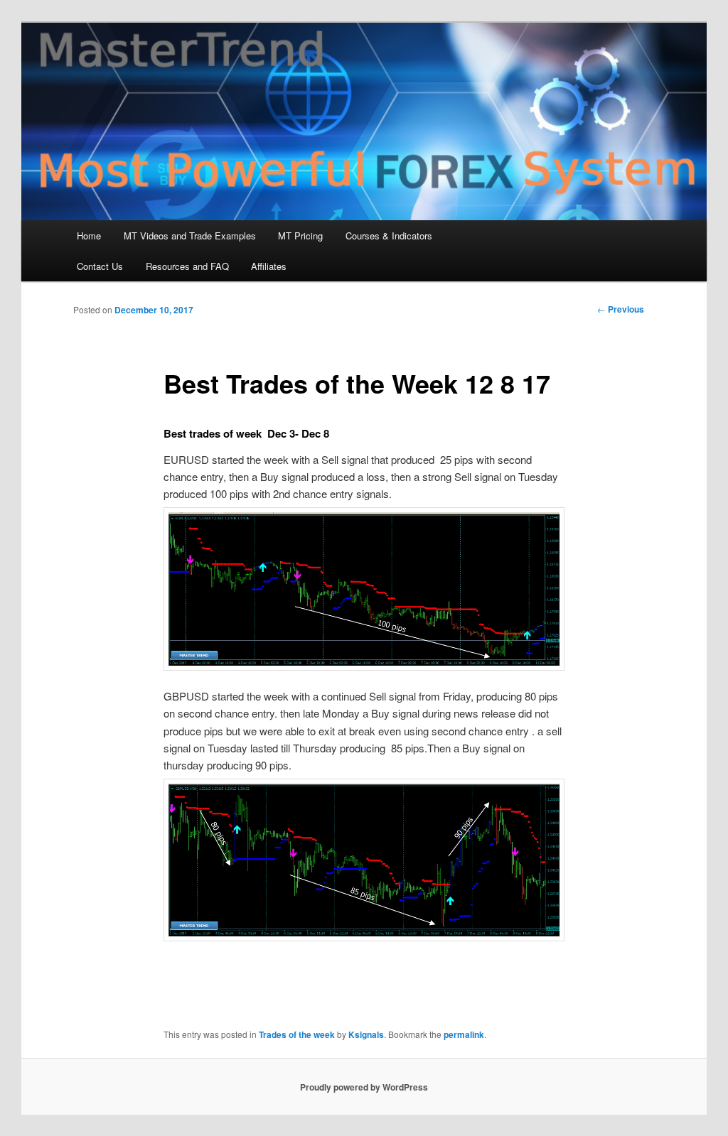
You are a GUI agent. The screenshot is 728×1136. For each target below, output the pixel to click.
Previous (620, 309)
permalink (464, 1034)
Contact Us (100, 266)
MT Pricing (300, 235)
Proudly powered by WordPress (364, 1087)
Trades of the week (297, 1034)
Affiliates (269, 266)
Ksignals (366, 1034)
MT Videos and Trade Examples (190, 235)
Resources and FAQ (187, 266)
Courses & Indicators (389, 235)
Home (89, 235)
